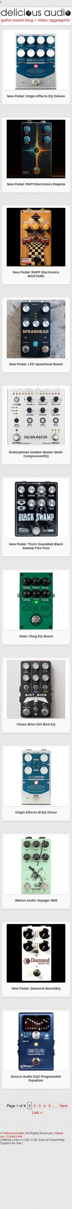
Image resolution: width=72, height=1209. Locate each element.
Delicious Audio (13, 1133)
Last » (37, 1112)
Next (63, 1106)
